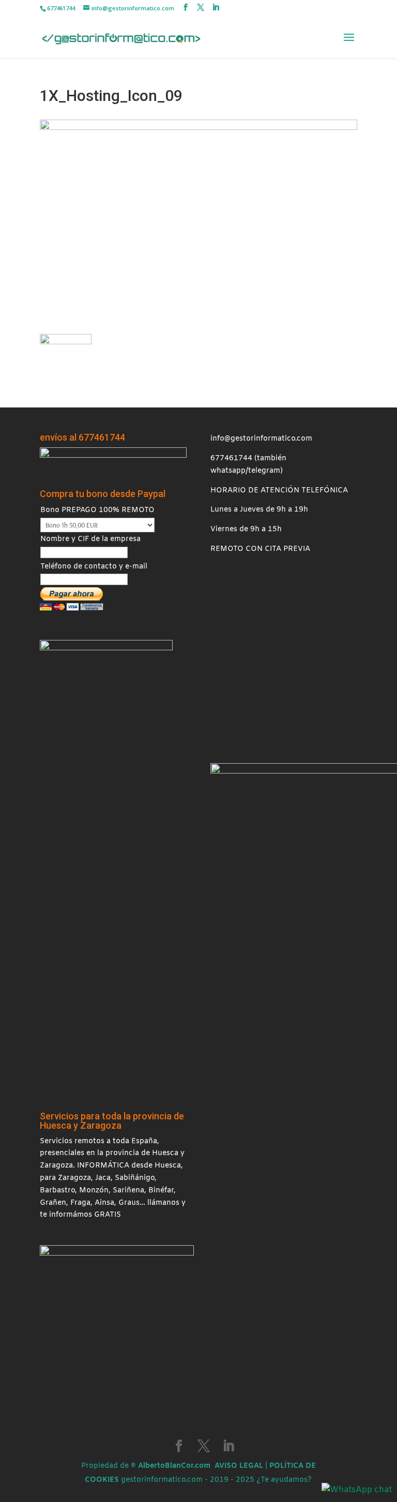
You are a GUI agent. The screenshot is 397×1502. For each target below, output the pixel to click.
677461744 (231, 458)
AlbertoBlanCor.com (174, 1466)
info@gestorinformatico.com (261, 439)
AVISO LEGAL (239, 1466)
